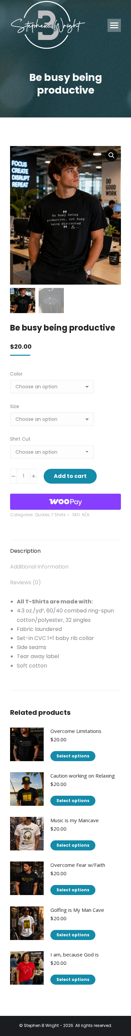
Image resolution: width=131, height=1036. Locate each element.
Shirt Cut (20, 439)
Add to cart (70, 476)
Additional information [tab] (39, 567)
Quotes (42, 514)
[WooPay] (65, 502)
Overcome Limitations (75, 731)
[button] (111, 155)
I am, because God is (74, 954)
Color (16, 374)
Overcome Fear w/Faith (77, 864)
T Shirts (58, 514)
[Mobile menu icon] (114, 25)
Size (14, 406)
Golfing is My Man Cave (77, 909)
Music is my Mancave (74, 820)
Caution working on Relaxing (82, 775)
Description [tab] (25, 551)
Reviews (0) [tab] (25, 582)
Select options (72, 756)
